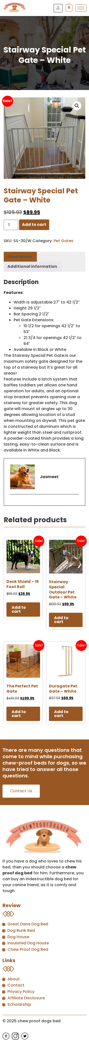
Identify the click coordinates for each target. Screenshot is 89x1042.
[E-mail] (13, 502)
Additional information (32, 266)
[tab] (19, 257)
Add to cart (34, 224)
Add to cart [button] (19, 609)
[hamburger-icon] (81, 8)
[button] (76, 105)
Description (19, 256)
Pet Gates (63, 241)
